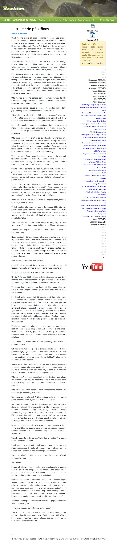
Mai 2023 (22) (100, 99)
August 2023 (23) (99, 91)
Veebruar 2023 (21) (98, 222)
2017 (103, 241)
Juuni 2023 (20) (99, 96)
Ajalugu (50, 20)
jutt (12, 534)
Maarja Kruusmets (19, 33)
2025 (103, 72)
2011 (104, 257)
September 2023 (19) (97, 88)
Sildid (64, 20)
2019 (103, 236)
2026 (103, 69)
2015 (103, 246)
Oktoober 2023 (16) (98, 85)
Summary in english (86, 20)
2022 (103, 227)
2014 (103, 249)
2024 (103, 75)
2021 (103, 230)
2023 (103, 77)
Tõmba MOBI (92, 40)
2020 (103, 233)
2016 (103, 244)
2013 (103, 252)
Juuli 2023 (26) (99, 94)
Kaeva (58, 20)
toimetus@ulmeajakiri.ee (92, 63)
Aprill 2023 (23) (99, 102)
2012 (103, 255)
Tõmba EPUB (92, 31)
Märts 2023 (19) (99, 219)
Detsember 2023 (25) (97, 80)
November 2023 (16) (97, 83)
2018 (103, 238)
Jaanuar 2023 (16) (98, 225)
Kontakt (72, 20)
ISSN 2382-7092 (107, 20)
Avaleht (42, 20)
